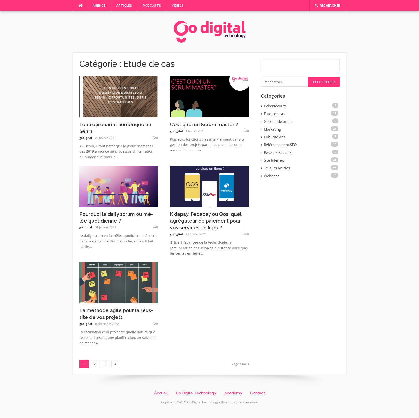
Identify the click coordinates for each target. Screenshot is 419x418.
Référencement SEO (280, 144)
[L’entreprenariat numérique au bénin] (118, 96)
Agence (99, 5)
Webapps (271, 175)
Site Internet (274, 160)
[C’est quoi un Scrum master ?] (209, 96)
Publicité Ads (274, 136)
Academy (233, 393)
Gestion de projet (278, 121)
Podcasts (152, 5)
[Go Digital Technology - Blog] (210, 31)
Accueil (161, 393)
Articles (124, 5)
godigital (85, 138)
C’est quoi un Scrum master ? (204, 124)
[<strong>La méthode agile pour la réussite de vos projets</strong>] (118, 282)
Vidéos (177, 5)
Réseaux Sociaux (277, 152)
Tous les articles (277, 168)
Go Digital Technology (196, 393)
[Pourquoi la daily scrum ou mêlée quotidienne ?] (118, 186)
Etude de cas (274, 113)
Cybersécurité (275, 105)
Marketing (272, 129)
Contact (257, 393)
